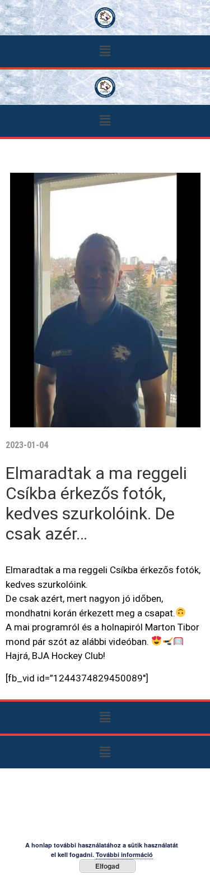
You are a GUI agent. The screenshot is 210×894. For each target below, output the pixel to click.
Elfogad (107, 866)
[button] (104, 51)
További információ (124, 854)
